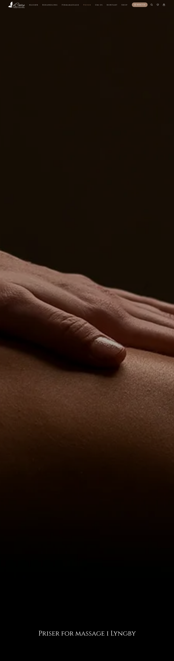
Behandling (50, 5)
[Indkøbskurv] (164, 5)
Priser (87, 5)
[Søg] (151, 5)
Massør (33, 5)
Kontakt (112, 5)
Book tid (141, 5)
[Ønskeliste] (158, 5)
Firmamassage (70, 5)
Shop (125, 5)
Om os (99, 5)
